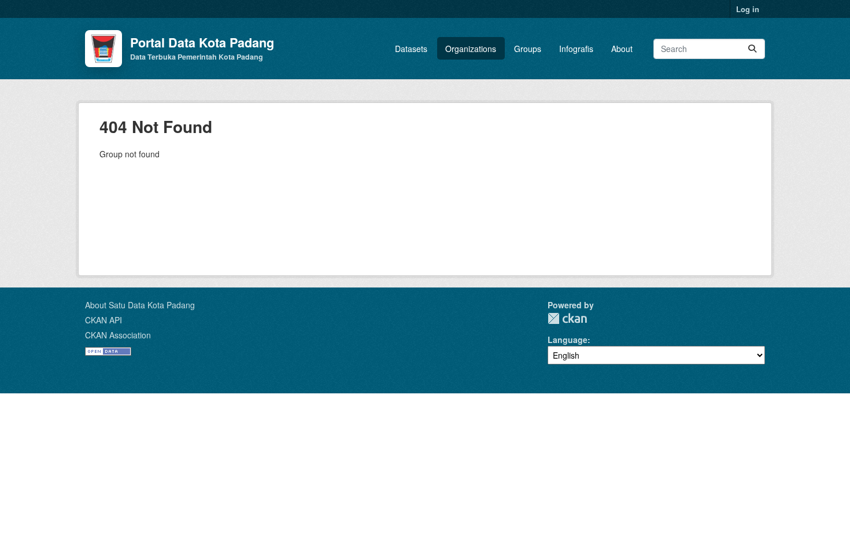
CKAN (567, 318)
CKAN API (103, 320)
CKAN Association (118, 335)
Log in (747, 8)
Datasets (411, 48)
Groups (527, 48)
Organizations (470, 48)
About (622, 48)
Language (567, 339)
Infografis (576, 48)
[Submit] (752, 49)
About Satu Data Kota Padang (140, 305)
